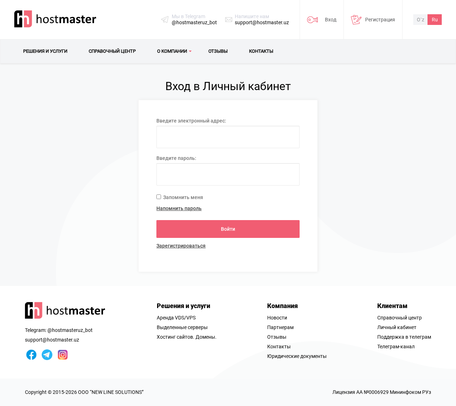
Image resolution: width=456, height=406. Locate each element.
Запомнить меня (182, 197)
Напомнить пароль (179, 208)
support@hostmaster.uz (262, 22)
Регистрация (380, 19)
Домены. (206, 337)
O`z (420, 19)
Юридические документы (297, 356)
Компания (282, 305)
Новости (277, 318)
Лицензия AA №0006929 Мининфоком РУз (381, 392)
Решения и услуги (183, 305)
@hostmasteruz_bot (194, 22)
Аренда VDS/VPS (176, 318)
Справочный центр (399, 318)
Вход (330, 19)
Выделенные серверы (182, 327)
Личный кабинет (396, 327)
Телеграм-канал (396, 346)
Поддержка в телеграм (404, 337)
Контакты (279, 346)
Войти (228, 229)
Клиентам (392, 305)
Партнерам (280, 327)
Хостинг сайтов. (176, 337)
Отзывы (276, 337)
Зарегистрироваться (181, 246)
